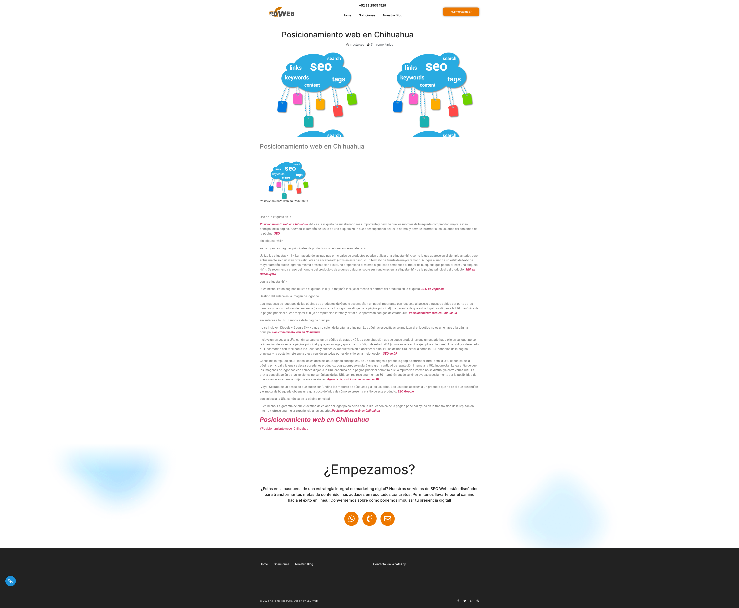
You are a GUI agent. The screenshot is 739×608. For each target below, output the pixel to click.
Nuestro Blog (392, 15)
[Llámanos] (10, 581)
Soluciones (367, 15)
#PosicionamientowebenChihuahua (284, 428)
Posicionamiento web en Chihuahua (433, 313)
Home (347, 15)
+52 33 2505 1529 (372, 5)
